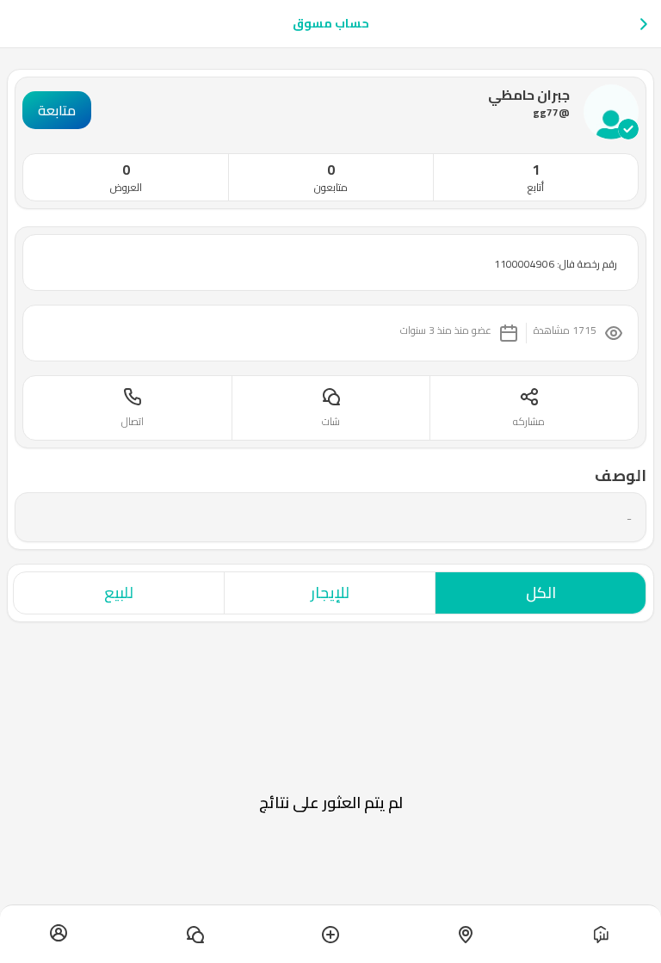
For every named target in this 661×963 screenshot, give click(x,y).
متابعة (57, 110)
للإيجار (330, 592)
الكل (541, 592)
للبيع (118, 592)
